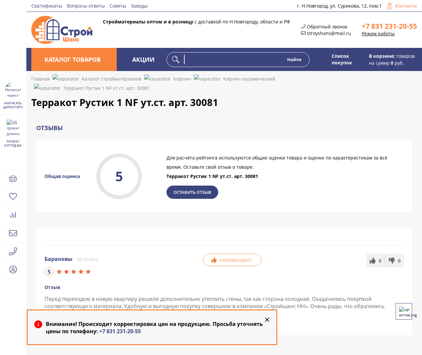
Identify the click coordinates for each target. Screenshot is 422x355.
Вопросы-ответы (86, 6)
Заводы (139, 6)
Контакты (406, 6)
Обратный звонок (327, 26)
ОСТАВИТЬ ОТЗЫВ (192, 192)
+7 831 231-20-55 (389, 26)
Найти (294, 59)
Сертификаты (46, 6)
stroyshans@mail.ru (329, 33)
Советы (117, 6)
